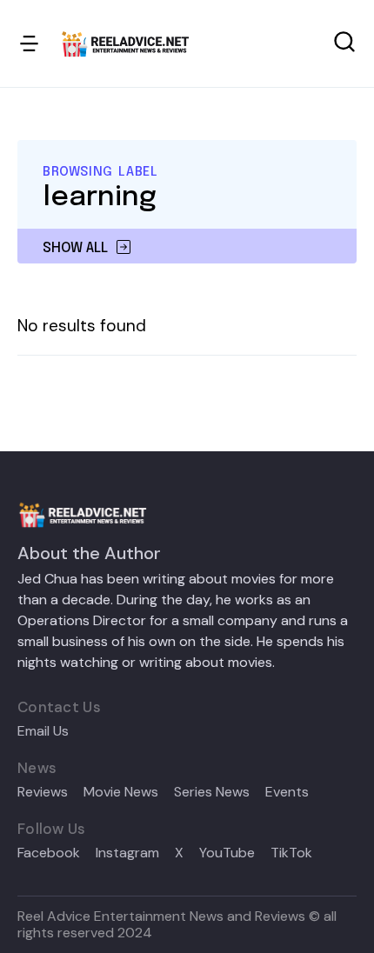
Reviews (42, 792)
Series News (212, 792)
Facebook (48, 853)
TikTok (291, 853)
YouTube (227, 853)
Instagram (127, 853)
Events (287, 792)
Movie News (120, 792)
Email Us (43, 731)
